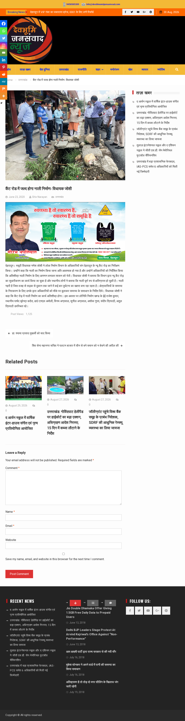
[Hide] (1, 103)
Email (9, 526)
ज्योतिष (161, 69)
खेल (130, 69)
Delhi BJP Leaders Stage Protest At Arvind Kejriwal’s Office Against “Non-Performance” (91, 634)
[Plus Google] (144, 12)
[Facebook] (125, 12)
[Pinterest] (151, 12)
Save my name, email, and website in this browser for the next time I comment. (54, 559)
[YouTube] (138, 12)
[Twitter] (132, 12)
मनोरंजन (114, 69)
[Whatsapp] (3, 31)
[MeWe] (3, 81)
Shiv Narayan (39, 196)
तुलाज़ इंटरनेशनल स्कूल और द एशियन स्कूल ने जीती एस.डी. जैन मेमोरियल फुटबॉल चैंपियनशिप (156, 150)
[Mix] (3, 88)
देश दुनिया (45, 69)
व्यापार (145, 69)
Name (10, 511)
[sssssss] (65, 260)
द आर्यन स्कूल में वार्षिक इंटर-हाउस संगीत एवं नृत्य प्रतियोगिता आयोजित (21, 423)
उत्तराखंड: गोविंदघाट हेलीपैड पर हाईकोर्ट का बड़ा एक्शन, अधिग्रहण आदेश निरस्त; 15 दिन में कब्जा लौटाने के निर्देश (65, 422)
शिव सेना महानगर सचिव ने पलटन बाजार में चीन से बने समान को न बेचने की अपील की (75, 345)
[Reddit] (3, 74)
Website (10, 540)
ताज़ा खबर (25, 69)
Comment (12, 468)
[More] (3, 96)
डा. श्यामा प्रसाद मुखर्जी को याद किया (31, 333)
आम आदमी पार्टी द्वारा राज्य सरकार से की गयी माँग (91, 651)
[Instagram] (3, 45)
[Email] (3, 52)
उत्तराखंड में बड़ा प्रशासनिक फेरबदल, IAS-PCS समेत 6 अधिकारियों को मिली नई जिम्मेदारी (157, 166)
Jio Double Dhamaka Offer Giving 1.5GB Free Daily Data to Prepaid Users (89, 613)
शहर (98, 69)
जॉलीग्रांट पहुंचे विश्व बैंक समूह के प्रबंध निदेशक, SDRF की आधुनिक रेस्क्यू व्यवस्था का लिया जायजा (157, 134)
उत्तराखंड (64, 69)
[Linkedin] (3, 59)
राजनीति (82, 69)
